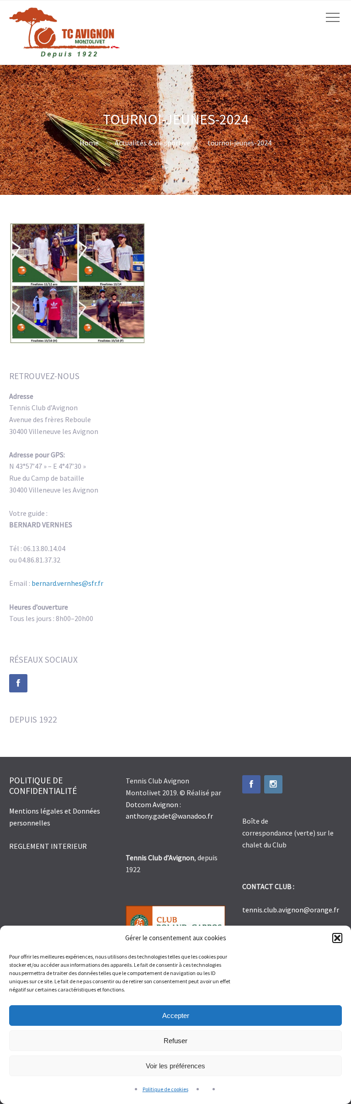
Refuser (175, 1041)
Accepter (175, 1015)
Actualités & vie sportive (152, 142)
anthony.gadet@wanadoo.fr (169, 815)
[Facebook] (18, 683)
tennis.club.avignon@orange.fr (290, 909)
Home (89, 142)
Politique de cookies (165, 1089)
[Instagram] (273, 784)
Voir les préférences (175, 1066)
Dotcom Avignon (152, 804)
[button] (337, 938)
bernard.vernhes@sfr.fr (67, 583)
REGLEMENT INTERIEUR (48, 846)
